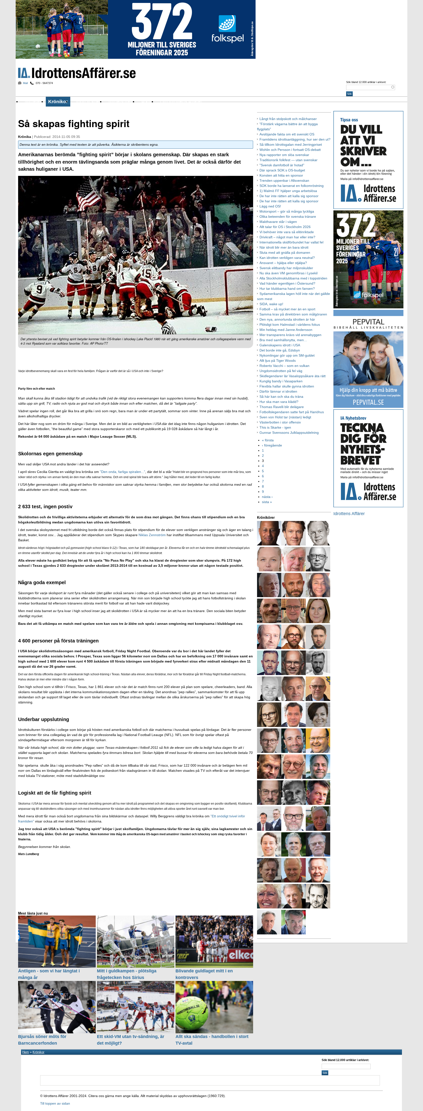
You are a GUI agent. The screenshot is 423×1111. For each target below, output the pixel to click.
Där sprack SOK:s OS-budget (282, 170)
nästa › (267, 497)
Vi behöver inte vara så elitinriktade (286, 232)
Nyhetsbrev (120, 101)
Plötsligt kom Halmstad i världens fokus (289, 324)
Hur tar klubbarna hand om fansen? (287, 288)
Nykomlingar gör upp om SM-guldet (287, 355)
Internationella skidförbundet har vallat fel (291, 242)
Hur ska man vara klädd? (278, 402)
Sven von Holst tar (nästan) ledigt (285, 417)
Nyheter (33, 101)
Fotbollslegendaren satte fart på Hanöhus (291, 412)
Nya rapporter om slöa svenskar (284, 155)
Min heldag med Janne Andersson (285, 330)
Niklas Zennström (153, 535)
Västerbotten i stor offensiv (280, 422)
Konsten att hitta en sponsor (281, 175)
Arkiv (146, 101)
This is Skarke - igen (275, 427)
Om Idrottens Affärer (181, 101)
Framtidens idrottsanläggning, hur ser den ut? (294, 139)
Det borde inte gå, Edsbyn (279, 350)
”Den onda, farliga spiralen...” (122, 472)
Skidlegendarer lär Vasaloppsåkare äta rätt (292, 376)
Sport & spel (87, 101)
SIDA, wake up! (271, 304)
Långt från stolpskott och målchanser (288, 119)
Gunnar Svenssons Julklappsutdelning (289, 433)
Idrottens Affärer (77, 73)
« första (268, 440)
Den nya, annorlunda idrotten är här (287, 319)
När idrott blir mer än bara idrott (283, 247)
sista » (267, 502)
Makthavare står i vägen (278, 222)
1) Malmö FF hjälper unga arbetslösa (288, 191)
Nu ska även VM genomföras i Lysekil (288, 273)
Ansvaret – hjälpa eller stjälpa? (283, 263)
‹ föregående (272, 445)
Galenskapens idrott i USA (279, 345)
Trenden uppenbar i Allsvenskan (284, 180)
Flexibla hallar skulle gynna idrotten (286, 386)
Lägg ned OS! (270, 206)
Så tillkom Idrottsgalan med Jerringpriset (290, 144)
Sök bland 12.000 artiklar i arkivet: (366, 82)
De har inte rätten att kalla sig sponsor (288, 196)
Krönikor (58, 101)
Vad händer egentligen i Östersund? (287, 283)
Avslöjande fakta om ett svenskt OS (286, 134)
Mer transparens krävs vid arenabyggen (290, 335)
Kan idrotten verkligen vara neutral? (287, 258)
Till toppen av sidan (55, 1103)
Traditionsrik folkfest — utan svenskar (288, 160)
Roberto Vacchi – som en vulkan (284, 366)
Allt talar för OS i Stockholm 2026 (285, 227)
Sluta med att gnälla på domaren (284, 252)
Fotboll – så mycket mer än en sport (287, 309)
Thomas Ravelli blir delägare (281, 407)
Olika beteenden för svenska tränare (287, 216)
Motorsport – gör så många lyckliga (286, 211)
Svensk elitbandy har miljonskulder (286, 268)
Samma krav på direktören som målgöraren (293, 314)
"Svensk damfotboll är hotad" (281, 165)
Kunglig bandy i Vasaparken (281, 381)
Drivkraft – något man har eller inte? (287, 237)
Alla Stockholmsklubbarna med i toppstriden (293, 278)
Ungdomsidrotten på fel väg (280, 371)
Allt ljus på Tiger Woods (277, 360)
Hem (25, 1052)
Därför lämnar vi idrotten (278, 391)
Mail (25, 83)
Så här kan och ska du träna (281, 397)
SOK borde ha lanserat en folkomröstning (291, 186)
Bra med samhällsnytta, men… (283, 340)
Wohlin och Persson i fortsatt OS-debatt (290, 150)
